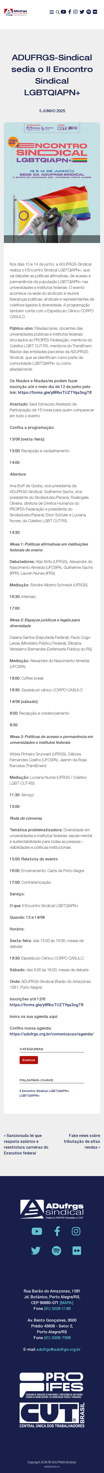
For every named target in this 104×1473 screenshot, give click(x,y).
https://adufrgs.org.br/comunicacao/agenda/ (52, 1035)
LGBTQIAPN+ (30, 1096)
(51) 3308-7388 (57, 1338)
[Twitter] (82, 12)
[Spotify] (88, 12)
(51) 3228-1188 (57, 1309)
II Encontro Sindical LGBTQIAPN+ (44, 1091)
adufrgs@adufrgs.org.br (58, 1350)
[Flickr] (95, 12)
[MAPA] (66, 1303)
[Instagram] (75, 12)
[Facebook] (69, 12)
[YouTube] (63, 12)
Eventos (28, 1060)
